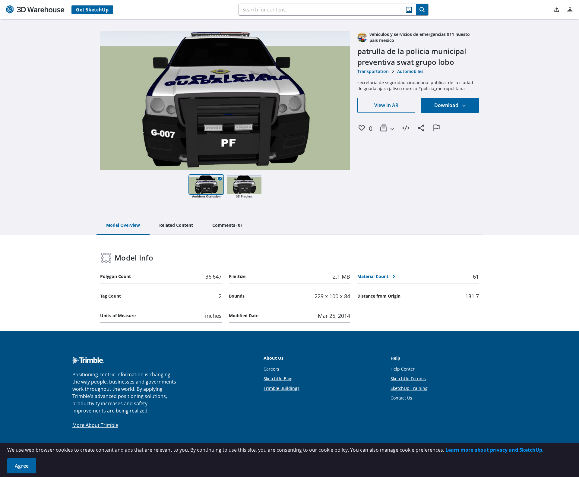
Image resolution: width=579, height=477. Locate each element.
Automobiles (410, 71)
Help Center (403, 369)
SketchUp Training (409, 388)
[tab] (123, 225)
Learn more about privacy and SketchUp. (494, 450)
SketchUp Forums (408, 378)
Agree (22, 466)
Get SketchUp (92, 9)
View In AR (386, 105)
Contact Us (401, 398)
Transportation (373, 71)
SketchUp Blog (278, 378)
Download (447, 105)
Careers (271, 369)
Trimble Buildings (281, 388)
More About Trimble (95, 425)
